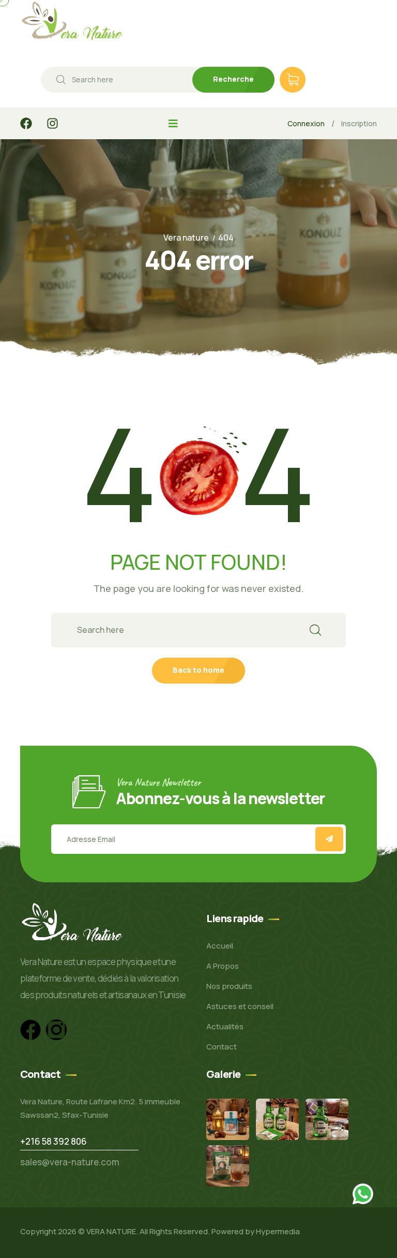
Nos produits (229, 986)
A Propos (222, 965)
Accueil (219, 945)
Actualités (224, 1026)
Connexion (306, 123)
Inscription (359, 123)
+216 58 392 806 (53, 1141)
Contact (221, 1046)
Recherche (233, 79)
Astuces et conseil (239, 1006)
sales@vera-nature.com (69, 1162)
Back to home (198, 670)
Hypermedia (278, 1231)
